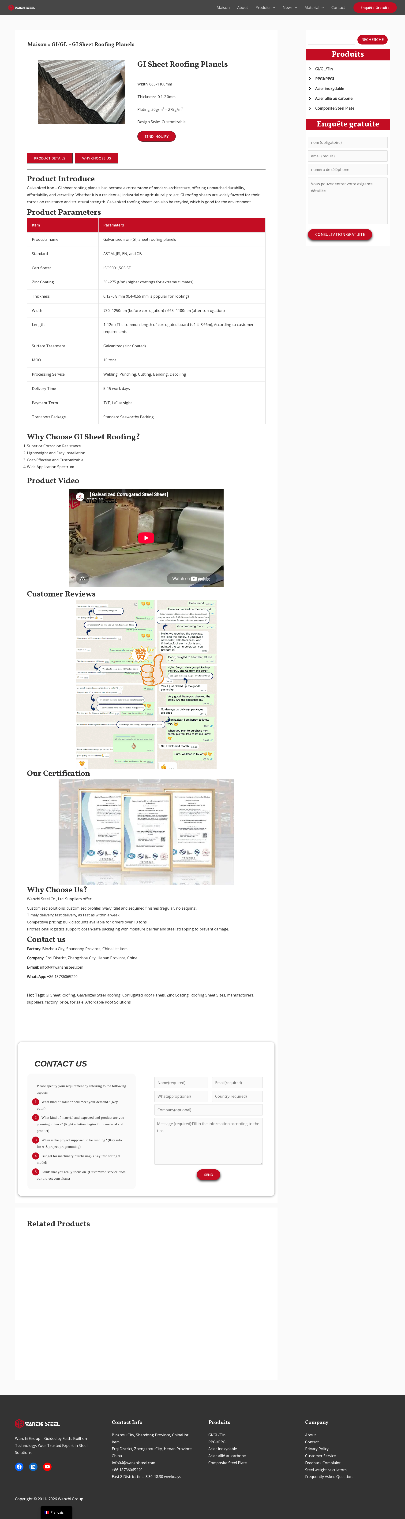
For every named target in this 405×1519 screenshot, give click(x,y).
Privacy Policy (317, 1448)
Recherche (372, 39)
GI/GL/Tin (216, 1434)
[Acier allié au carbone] (330, 98)
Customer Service (320, 1455)
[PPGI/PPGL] (321, 78)
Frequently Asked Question (328, 1476)
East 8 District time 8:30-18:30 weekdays (146, 1476)
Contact (338, 7)
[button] (272, 7)
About (242, 7)
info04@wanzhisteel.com (133, 1462)
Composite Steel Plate (227, 1462)
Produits (262, 7)
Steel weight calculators (326, 1469)
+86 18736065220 (127, 1469)
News (287, 7)
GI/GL (59, 44)
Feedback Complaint (323, 1462)
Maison (223, 7)
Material (311, 7)
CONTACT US (60, 1063)
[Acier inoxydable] (326, 88)
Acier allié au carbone (227, 1455)
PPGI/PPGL (218, 1442)
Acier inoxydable (222, 1448)
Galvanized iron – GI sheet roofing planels (63, 187)
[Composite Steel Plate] (331, 108)
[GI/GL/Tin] (320, 69)
